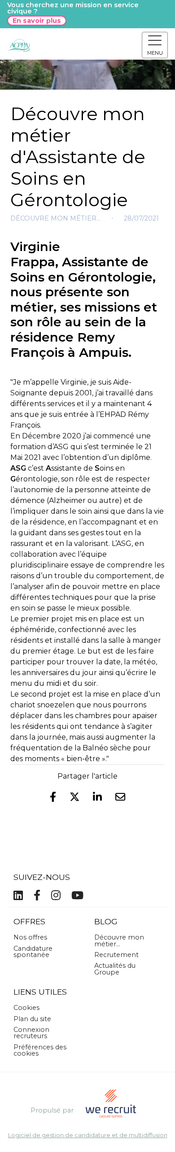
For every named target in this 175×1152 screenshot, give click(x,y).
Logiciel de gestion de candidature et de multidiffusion (87, 1136)
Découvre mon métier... (55, 218)
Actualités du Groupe (115, 968)
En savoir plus (37, 21)
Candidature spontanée (32, 951)
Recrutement (116, 955)
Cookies (26, 1008)
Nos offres (30, 937)
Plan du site (32, 1019)
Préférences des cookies (39, 1050)
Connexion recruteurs (31, 1033)
